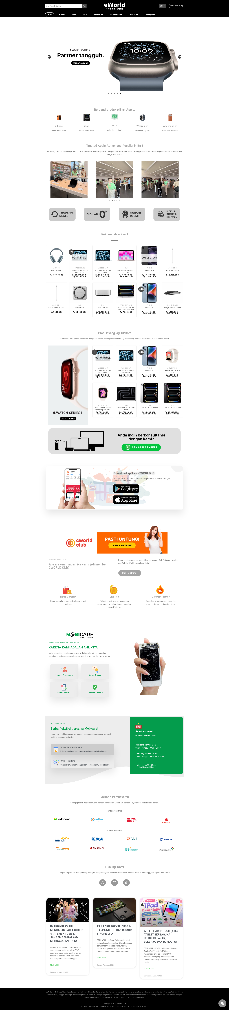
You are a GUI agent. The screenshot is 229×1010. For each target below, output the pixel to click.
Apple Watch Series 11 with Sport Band (103, 408)
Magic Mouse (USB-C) (172, 308)
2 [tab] (111, 93)
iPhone (62, 15)
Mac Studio (79, 307)
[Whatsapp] (102, 882)
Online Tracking (67, 761)
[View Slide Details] (114, 57)
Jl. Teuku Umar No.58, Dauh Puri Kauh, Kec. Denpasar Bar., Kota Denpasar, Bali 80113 (114, 1006)
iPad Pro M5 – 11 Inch (149, 407)
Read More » (55, 965)
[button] (49, 179)
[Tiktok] (126, 882)
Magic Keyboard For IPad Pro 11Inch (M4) (126, 308)
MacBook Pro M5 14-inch (126, 408)
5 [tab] (120, 93)
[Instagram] (114, 882)
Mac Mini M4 (103, 307)
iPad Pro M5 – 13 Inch (172, 407)
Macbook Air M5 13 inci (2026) (103, 271)
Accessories (116, 15)
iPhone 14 (149, 307)
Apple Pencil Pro (172, 270)
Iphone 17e (149, 270)
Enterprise (150, 15)
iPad (74, 15)
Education (133, 15)
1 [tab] (108, 93)
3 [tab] (114, 93)
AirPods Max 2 (57, 270)
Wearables (98, 15)
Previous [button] (49, 57)
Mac (85, 15)
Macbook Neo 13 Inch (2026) (126, 271)
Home (49, 15)
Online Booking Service (71, 747)
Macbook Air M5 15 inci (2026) (80, 271)
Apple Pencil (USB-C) (56, 307)
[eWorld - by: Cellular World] (114, 6)
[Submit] (84, 6)
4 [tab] (117, 93)
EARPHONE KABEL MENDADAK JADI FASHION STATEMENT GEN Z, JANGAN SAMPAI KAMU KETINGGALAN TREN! (66, 934)
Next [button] (179, 57)
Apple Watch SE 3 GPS (172, 371)
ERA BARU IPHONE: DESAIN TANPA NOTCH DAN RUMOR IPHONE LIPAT (114, 930)
